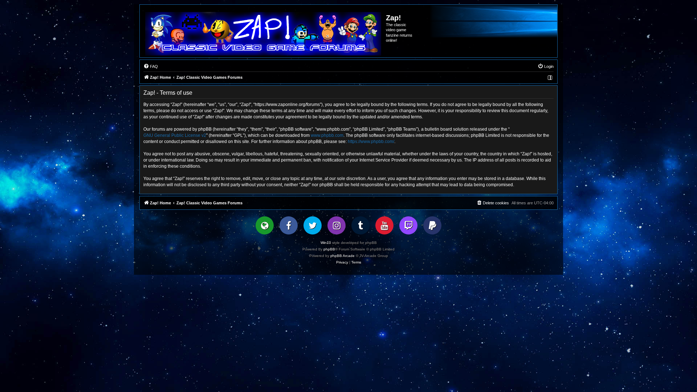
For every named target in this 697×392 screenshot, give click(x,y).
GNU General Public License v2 (174, 135)
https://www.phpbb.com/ (371, 141)
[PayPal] (432, 225)
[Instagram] (336, 225)
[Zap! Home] (263, 34)
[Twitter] (312, 225)
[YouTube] (384, 225)
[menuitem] (150, 66)
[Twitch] (408, 225)
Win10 (326, 243)
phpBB (329, 249)
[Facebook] (289, 225)
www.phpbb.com (327, 135)
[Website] (265, 225)
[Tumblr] (360, 225)
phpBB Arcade (342, 256)
